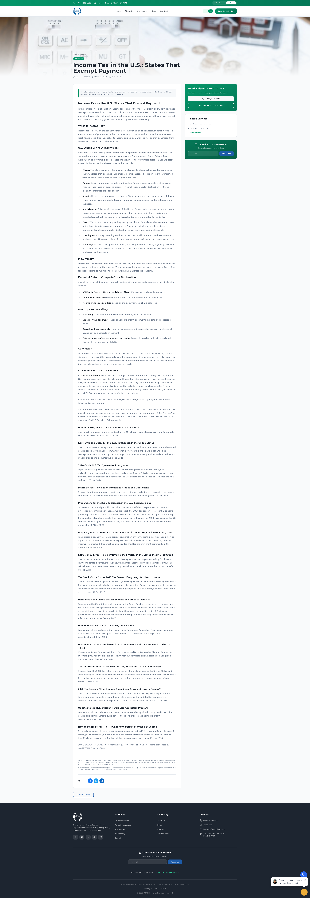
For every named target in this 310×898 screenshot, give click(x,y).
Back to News (85, 795)
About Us (129, 11)
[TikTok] (94, 837)
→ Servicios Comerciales (198, 128)
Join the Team (163, 834)
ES (205, 11)
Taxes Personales (122, 821)
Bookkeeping (120, 834)
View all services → (195, 132)
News (153, 11)
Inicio (75, 54)
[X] (81, 837)
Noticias (83, 54)
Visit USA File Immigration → (167, 872)
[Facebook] (75, 837)
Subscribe (226, 154)
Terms (155, 888)
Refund (163, 888)
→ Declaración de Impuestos (199, 124)
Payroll (118, 838)
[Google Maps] (100, 837)
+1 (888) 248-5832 (212, 99)
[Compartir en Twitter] (96, 780)
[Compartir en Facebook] (90, 780)
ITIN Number (120, 829)
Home (118, 11)
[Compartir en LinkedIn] (101, 780)
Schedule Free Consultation (211, 105)
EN (211, 11)
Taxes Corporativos (123, 825)
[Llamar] (303, 874)
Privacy (147, 888)
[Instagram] (88, 837)
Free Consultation (226, 11)
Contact (164, 11)
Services (141, 11)
